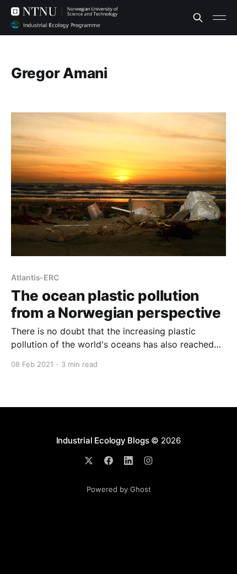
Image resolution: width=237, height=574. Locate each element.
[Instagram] (148, 460)
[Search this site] (198, 17)
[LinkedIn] (128, 460)
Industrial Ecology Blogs (102, 440)
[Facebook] (108, 460)
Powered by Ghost (119, 489)
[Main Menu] (219, 17)
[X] (88, 460)
